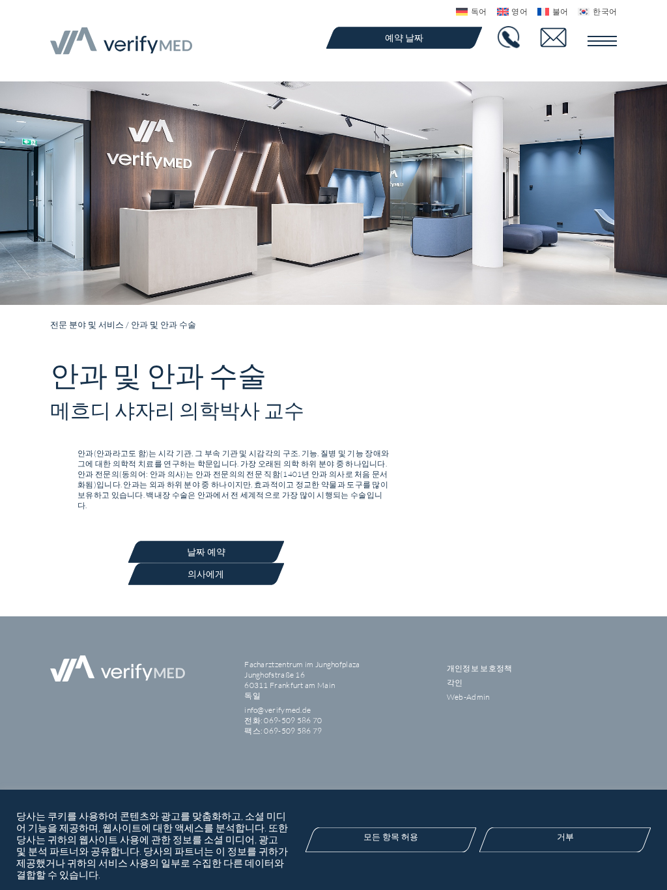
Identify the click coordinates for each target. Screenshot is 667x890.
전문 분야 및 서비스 (87, 324)
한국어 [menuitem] (605, 11)
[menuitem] (466, 11)
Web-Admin (468, 697)
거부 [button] (565, 836)
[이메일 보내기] (561, 37)
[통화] (510, 37)
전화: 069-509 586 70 (283, 720)
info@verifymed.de (277, 710)
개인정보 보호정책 (480, 668)
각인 (455, 682)
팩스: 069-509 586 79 (283, 731)
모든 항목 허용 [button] (390, 836)
